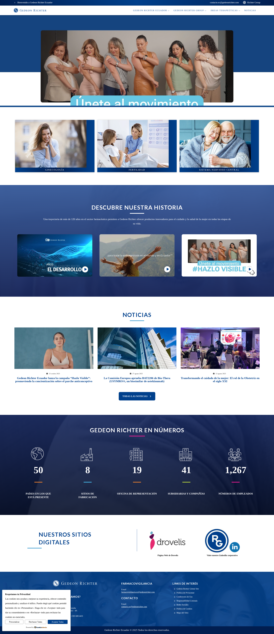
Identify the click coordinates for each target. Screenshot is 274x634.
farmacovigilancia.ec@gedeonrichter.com (138, 592)
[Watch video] (54, 255)
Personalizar (14, 622)
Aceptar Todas (58, 622)
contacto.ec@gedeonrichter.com (134, 607)
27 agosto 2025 (137, 373)
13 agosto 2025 (221, 373)
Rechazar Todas (35, 622)
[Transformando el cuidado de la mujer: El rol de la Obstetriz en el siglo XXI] (220, 348)
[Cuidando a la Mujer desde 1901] (30, 10)
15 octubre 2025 (54, 373)
